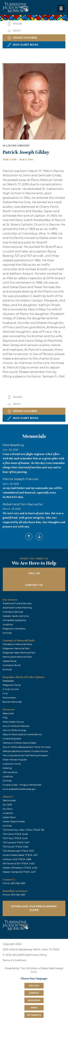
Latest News (9, 817)
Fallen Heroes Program (15, 760)
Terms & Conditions (14, 960)
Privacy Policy (38, 955)
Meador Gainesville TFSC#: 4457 (19, 872)
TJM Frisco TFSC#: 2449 (15, 838)
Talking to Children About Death (19, 743)
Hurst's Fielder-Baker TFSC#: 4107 (20, 855)
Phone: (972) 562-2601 (14, 883)
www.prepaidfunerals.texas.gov (19, 789)
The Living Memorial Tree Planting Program (25, 755)
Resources (8, 713)
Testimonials (9, 800)
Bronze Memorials (12, 702)
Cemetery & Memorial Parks (17, 644)
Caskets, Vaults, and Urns (16, 616)
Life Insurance (10, 772)
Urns (5, 693)
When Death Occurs (13, 722)
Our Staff (7, 805)
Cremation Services (13, 612)
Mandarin (34, 1000)
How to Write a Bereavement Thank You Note (27, 747)
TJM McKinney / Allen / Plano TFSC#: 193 (23, 830)
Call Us (34, 573)
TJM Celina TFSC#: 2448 (15, 834)
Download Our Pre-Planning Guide (34, 908)
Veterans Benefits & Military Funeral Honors (25, 751)
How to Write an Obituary (16, 726)
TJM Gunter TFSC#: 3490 (15, 847)
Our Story (8, 809)
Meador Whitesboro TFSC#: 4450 (20, 868)
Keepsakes (8, 681)
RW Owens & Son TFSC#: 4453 (18, 864)
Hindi (34, 1008)
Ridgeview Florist (12, 685)
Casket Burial (9, 661)
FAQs (26, 955)
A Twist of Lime (11, 689)
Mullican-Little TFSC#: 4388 (17, 859)
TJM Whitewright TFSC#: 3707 (18, 851)
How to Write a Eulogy (14, 730)
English (34, 986)
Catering (7, 768)
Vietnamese (34, 1015)
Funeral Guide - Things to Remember (22, 785)
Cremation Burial (12, 665)
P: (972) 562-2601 (13, 955)
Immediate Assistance (14, 620)
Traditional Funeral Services (17, 603)
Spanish (34, 993)
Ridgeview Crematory (14, 629)
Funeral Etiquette (12, 739)
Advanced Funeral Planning (17, 608)
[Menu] (61, 8)
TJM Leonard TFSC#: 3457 (16, 843)
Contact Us (34, 585)
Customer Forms (12, 764)
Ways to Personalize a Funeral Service (22, 734)
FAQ (5, 718)
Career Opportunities (14, 822)
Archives (7, 633)
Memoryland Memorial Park (17, 657)
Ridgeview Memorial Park (16, 648)
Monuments (9, 698)
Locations (8, 624)
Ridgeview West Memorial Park (19, 653)
